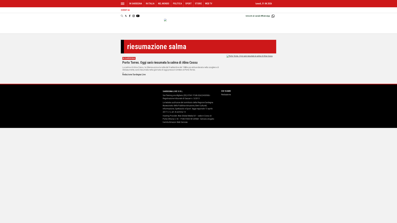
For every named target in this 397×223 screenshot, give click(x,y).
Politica (177, 3)
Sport (188, 3)
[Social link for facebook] (130, 16)
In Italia (150, 3)
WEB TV (208, 3)
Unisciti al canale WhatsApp (258, 16)
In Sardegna (135, 3)
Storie (198, 3)
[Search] (122, 16)
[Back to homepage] (140, 97)
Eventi (124, 10)
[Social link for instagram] (133, 16)
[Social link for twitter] (126, 16)
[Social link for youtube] (137, 16)
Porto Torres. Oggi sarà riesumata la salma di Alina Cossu (160, 62)
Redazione (226, 94)
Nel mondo (163, 3)
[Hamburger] (122, 3)
